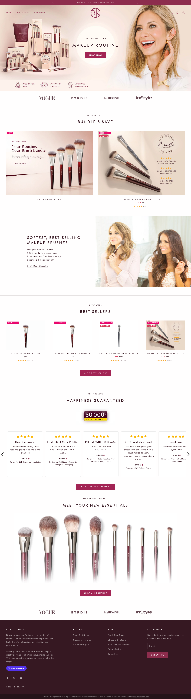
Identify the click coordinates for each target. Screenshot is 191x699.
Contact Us (113, 654)
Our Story (39, 13)
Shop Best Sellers (95, 373)
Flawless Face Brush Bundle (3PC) (141, 199)
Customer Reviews (82, 640)
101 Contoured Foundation (26, 353)
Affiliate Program (81, 644)
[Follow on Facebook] (7, 678)
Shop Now (95, 55)
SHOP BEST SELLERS (37, 265)
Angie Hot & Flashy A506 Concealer (118, 353)
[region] (95, 48)
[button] (3, 454)
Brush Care (23, 13)
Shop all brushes (95, 593)
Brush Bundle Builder (49, 199)
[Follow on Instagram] (14, 678)
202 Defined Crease (143, 468)
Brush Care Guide (116, 635)
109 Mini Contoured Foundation (72, 353)
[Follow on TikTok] (28, 678)
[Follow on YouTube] (21, 678)
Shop (9, 13)
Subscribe (157, 654)
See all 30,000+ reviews (95, 486)
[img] (29, 458)
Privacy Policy (114, 649)
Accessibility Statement (119, 644)
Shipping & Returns (117, 640)
